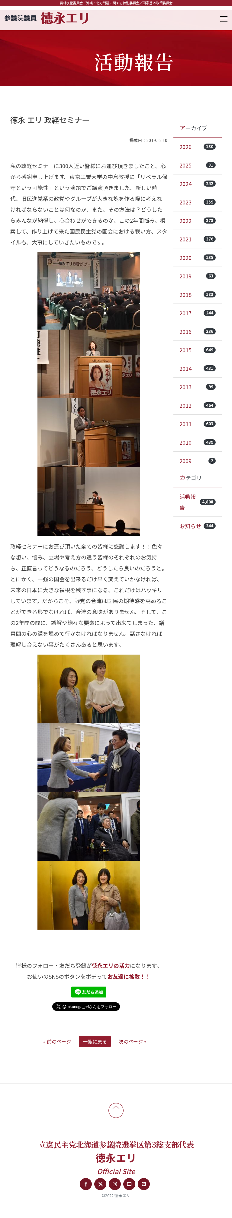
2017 (196, 313)
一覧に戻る (95, 1041)
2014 (196, 368)
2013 (196, 387)
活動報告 (196, 502)
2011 (196, 424)
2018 (196, 294)
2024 (196, 184)
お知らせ (196, 526)
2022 (196, 220)
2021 (196, 239)
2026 (196, 147)
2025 (196, 165)
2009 (196, 461)
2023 (196, 202)
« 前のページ (57, 1041)
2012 (196, 405)
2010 (196, 442)
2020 (196, 257)
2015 (196, 350)
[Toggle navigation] (222, 18)
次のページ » (133, 1041)
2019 (196, 276)
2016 (196, 331)
